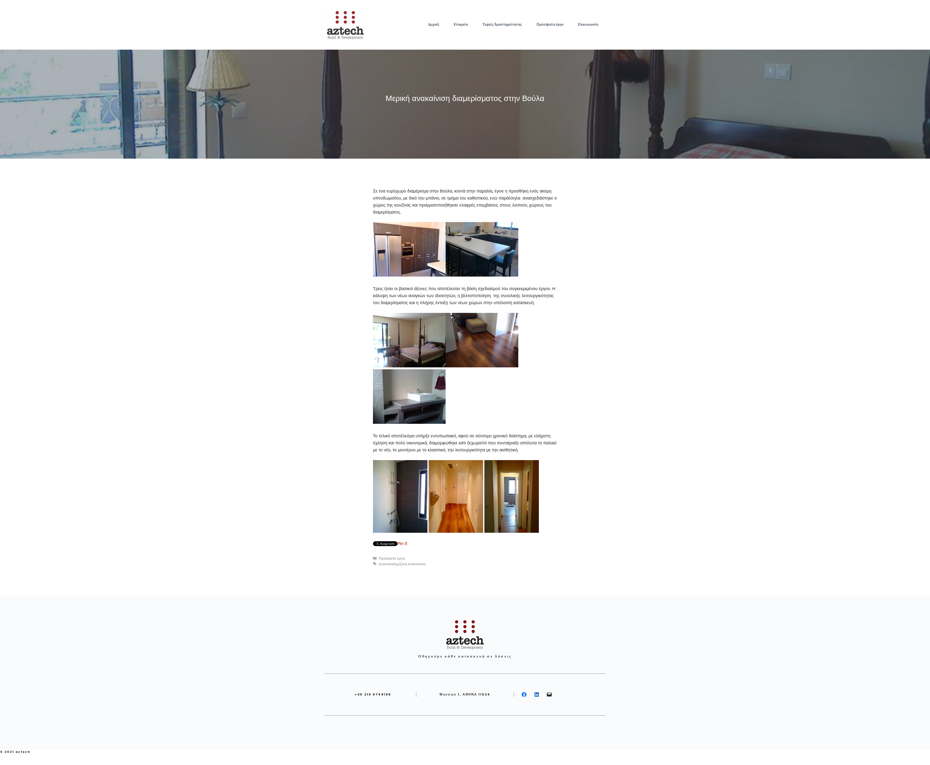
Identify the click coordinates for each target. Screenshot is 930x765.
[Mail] (549, 694)
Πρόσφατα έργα (549, 24)
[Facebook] (524, 694)
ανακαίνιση (388, 563)
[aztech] (345, 24)
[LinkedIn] (536, 694)
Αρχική (433, 24)
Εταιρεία (461, 24)
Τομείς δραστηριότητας (502, 24)
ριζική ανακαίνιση (411, 563)
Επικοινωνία (588, 24)
